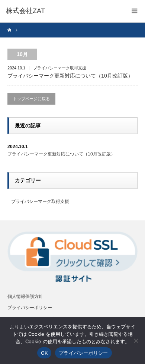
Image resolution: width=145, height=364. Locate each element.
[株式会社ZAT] (25, 11)
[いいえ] (135, 340)
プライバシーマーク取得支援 (59, 68)
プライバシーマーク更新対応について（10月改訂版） (70, 76)
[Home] (10, 30)
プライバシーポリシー (29, 307)
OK (44, 353)
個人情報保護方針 (25, 296)
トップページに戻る (31, 98)
